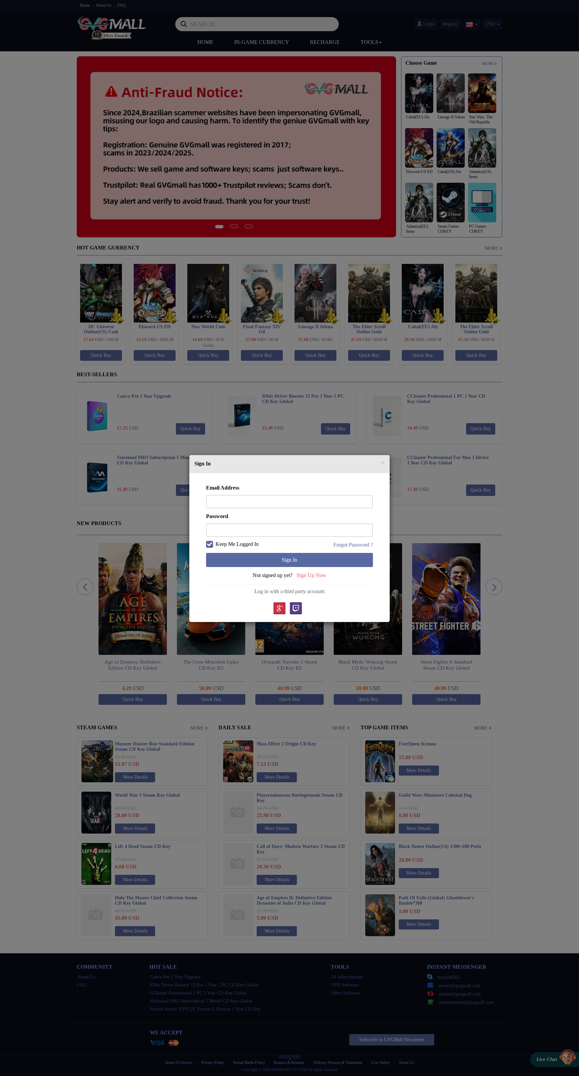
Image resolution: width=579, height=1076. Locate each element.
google (279, 608)
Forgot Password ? (353, 545)
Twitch (296, 608)
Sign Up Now (311, 575)
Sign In (289, 560)
